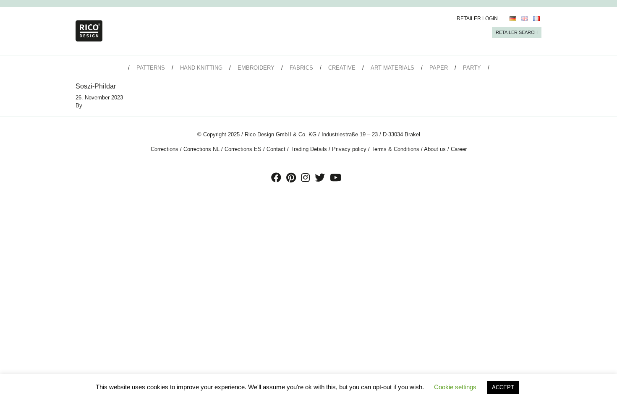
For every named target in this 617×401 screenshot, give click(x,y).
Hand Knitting (201, 68)
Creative (342, 68)
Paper (438, 68)
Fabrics (301, 68)
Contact (276, 149)
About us (435, 149)
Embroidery (256, 68)
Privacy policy (349, 149)
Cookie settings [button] (455, 387)
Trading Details (308, 149)
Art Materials (392, 68)
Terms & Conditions (395, 149)
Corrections (164, 149)
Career (459, 149)
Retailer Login (477, 18)
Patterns (150, 68)
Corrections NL (201, 149)
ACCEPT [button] (503, 387)
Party (472, 68)
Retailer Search (517, 32)
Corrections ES (243, 149)
